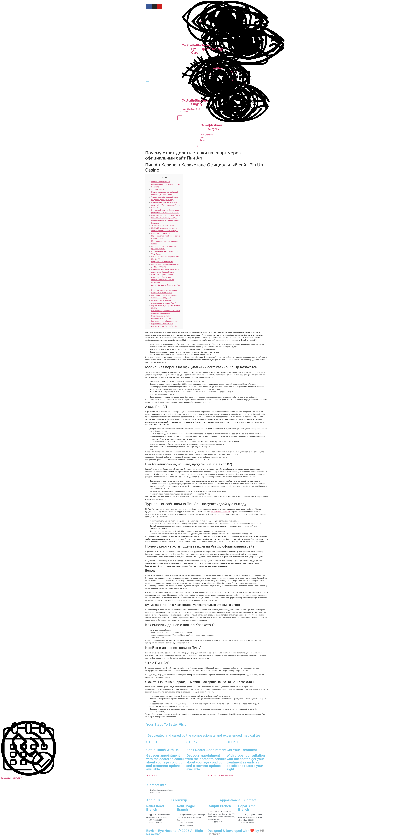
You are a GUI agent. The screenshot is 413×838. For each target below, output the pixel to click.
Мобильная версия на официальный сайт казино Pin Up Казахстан (165, 184)
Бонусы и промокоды (160, 233)
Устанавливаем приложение (163, 225)
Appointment (230, 800)
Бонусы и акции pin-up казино (164, 290)
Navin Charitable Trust (191, 109)
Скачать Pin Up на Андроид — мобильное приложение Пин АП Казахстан (165, 220)
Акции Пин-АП (157, 189)
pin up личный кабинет (220, 512)
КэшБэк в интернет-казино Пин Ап (166, 215)
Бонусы (154, 207)
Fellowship (179, 800)
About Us (153, 800)
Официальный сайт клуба (162, 262)
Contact (203, 140)
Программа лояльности (161, 293)
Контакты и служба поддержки (164, 321)
